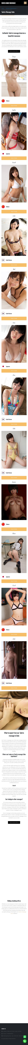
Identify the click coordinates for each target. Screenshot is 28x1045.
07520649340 (14, 1006)
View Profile (14, 105)
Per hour (14, 891)
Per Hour (14, 846)
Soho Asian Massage (8, 3)
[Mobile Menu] (25, 3)
